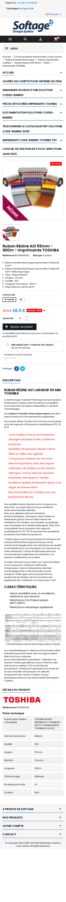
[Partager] (16, 368)
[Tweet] (22, 368)
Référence (8, 255)
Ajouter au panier (19, 327)
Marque (37, 255)
